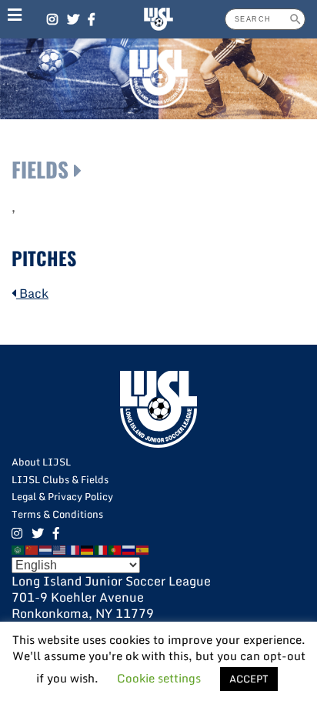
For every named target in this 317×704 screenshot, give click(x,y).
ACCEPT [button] (249, 678)
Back (32, 293)
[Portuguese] (115, 549)
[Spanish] (143, 549)
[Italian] (101, 549)
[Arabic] (18, 549)
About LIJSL (41, 461)
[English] (60, 549)
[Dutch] (46, 549)
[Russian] (129, 549)
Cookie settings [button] (159, 678)
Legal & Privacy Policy (62, 496)
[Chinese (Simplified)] (32, 549)
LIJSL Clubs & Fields (60, 479)
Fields (40, 169)
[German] (88, 549)
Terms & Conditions (57, 514)
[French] (74, 549)
